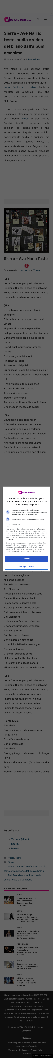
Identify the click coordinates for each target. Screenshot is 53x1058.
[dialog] (26, 529)
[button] (26, 525)
